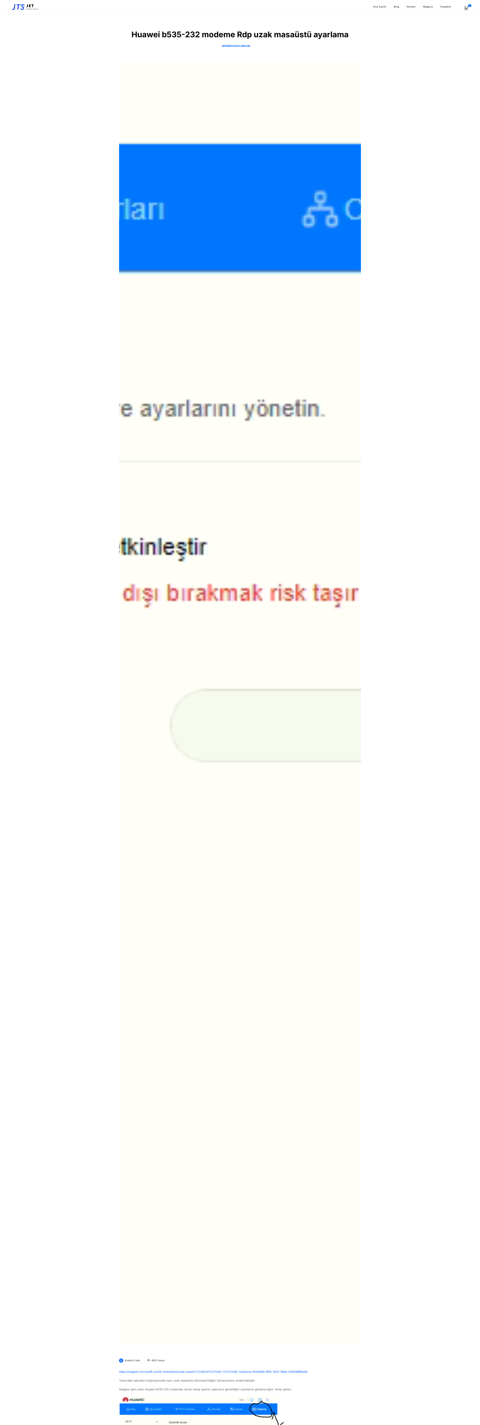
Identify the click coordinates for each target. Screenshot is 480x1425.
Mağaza (428, 6)
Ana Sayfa (379, 6)
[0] (468, 9)
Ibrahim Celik (132, 1360)
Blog (396, 6)
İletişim (411, 6)
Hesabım (445, 6)
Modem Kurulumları (236, 45)
